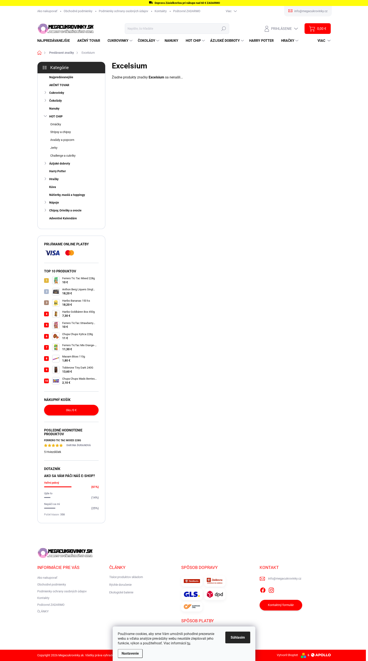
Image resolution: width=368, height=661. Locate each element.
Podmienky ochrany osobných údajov (123, 11)
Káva (52, 187)
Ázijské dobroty (59, 163)
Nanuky (54, 108)
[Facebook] (263, 589)
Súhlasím (238, 637)
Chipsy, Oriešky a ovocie (65, 210)
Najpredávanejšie (61, 77)
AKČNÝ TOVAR (59, 85)
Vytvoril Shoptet (287, 655)
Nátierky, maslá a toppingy (67, 195)
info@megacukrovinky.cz (284, 578)
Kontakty (161, 11)
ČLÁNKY (43, 611)
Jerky (54, 147)
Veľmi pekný (51, 482)
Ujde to (48, 493)
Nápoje (54, 202)
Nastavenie (130, 653)
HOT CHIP (56, 116)
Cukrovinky (56, 92)
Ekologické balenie (121, 592)
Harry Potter (57, 171)
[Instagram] (271, 589)
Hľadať (223, 28)
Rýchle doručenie (120, 584)
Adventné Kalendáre (63, 218)
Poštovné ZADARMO (186, 11)
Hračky (54, 179)
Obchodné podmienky (78, 11)
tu (188, 643)
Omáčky (55, 124)
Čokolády (55, 100)
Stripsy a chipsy (60, 132)
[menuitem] (55, 40)
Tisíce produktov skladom (126, 577)
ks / (71, 410)
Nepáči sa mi (52, 504)
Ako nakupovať (47, 11)
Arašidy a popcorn (62, 140)
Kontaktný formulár (281, 605)
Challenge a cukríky (63, 155)
